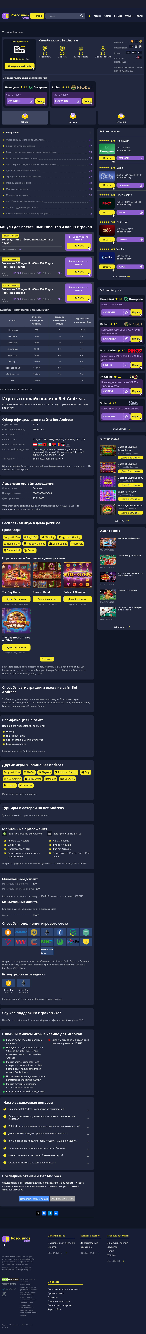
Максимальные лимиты (18, 195)
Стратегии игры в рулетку (129, 555)
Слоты (107, 15)
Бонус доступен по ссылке (78, 238)
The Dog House (11, 592)
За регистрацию (89, 1243)
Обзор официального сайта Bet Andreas (25, 140)
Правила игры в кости (127, 590)
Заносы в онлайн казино (129, 538)
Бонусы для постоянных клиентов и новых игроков (31, 152)
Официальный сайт (19, 66)
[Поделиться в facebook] (44, 1213)
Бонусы (118, 15)
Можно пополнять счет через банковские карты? (35, 1155)
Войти (139, 15)
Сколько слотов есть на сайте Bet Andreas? (32, 1162)
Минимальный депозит (17, 189)
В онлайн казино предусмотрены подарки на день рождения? (42, 1140)
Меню (39, 15)
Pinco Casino (124, 194)
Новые (110, 1251)
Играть (40, 101)
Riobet (56, 87)
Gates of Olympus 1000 (130, 477)
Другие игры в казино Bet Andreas (23, 170)
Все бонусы (119, 428)
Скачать (52, 1247)
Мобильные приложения (18, 183)
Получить (79, 245)
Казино (97, 15)
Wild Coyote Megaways (130, 505)
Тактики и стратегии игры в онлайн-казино (130, 608)
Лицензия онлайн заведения (20, 146)
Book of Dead (41, 592)
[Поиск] (81, 16)
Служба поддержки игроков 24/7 (22, 207)
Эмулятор (112, 1247)
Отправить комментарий (34, 1198)
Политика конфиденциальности (65, 1289)
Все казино (119, 276)
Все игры (119, 520)
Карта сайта (54, 1309)
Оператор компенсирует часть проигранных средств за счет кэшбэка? (42, 1117)
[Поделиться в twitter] (38, 1213)
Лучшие (111, 1255)
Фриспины (86, 1247)
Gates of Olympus (74, 592)
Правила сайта (56, 1293)
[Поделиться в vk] (56, 1213)
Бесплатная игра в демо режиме (22, 158)
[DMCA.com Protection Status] (10, 1279)
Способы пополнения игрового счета (24, 201)
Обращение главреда (60, 1305)
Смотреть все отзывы (62, 1198)
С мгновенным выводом (61, 1243)
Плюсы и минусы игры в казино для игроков (28, 213)
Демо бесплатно (16, 599)
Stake (119, 167)
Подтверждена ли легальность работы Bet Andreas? (37, 1148)
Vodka (120, 249)
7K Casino (122, 222)
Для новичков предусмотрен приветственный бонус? (38, 1133)
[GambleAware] (10, 1284)
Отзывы (129, 15)
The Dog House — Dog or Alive (16, 639)
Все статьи (119, 626)
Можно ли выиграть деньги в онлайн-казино (130, 574)
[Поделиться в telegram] (50, 1213)
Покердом (12, 87)
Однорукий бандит (117, 1243)
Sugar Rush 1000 (127, 491)
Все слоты (46, 659)
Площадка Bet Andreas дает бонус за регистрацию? (36, 1109)
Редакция (53, 1297)
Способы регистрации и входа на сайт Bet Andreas (31, 164)
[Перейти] (89, 16)
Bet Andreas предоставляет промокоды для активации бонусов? (44, 1126)
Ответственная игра (59, 1301)
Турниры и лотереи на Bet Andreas (23, 176)
